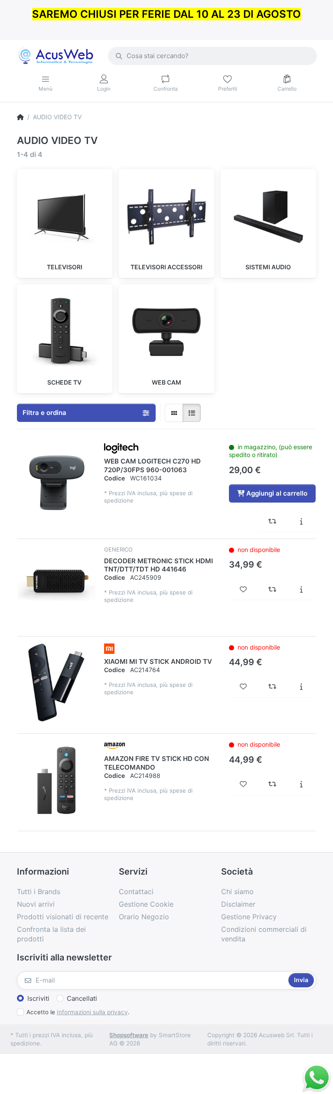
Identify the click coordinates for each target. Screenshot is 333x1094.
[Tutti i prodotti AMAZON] (114, 745)
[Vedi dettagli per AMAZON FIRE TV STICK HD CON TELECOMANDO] (56, 780)
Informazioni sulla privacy (92, 1012)
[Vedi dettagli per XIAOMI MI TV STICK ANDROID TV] (56, 682)
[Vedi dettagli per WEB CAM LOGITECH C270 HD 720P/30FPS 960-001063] (56, 482)
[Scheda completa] (301, 521)
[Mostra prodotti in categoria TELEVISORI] (64, 217)
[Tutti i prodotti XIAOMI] (109, 647)
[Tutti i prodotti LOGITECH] (121, 447)
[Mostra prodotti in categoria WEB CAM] (166, 332)
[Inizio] (20, 117)
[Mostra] (174, 413)
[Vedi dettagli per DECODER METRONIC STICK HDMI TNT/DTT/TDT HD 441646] (56, 585)
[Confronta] (272, 521)
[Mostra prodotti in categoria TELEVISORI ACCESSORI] (166, 217)
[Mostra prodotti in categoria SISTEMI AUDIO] (268, 217)
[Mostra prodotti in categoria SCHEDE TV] (64, 332)
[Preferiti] (243, 589)
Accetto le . (78, 1012)
